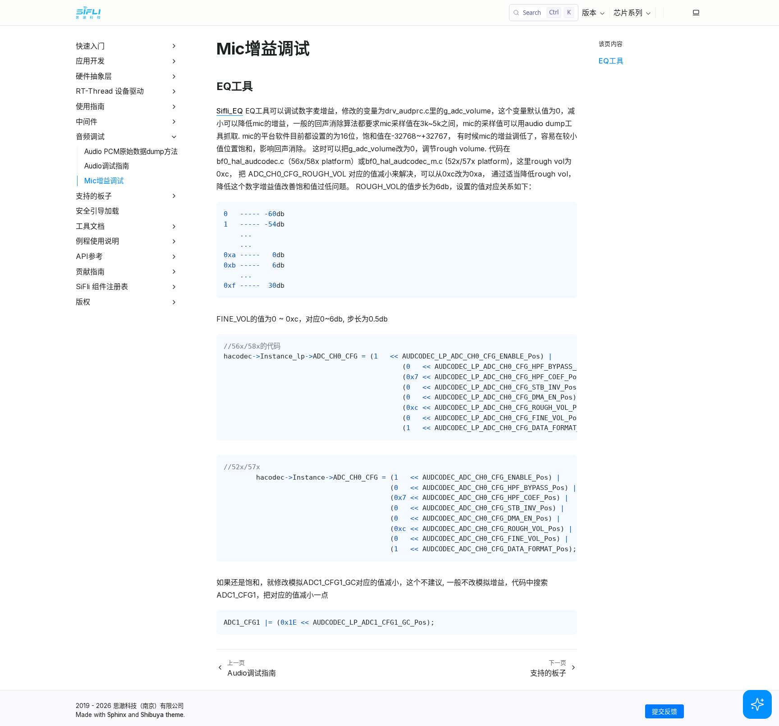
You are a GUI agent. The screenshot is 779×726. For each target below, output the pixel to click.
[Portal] (678, 12)
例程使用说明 (97, 240)
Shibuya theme (162, 714)
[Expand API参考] (174, 256)
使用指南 (90, 106)
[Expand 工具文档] (174, 226)
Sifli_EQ (229, 110)
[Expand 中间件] (174, 122)
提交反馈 (664, 711)
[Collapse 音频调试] (174, 136)
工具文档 (90, 226)
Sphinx (116, 714)
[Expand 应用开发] (174, 61)
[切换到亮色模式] (696, 12)
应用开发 (90, 60)
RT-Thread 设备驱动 (110, 90)
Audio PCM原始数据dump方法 (131, 151)
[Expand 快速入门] (174, 46)
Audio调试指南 (106, 166)
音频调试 (90, 136)
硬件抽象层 (94, 76)
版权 (83, 301)
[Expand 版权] (174, 302)
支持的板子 (94, 195)
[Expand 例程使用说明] (174, 241)
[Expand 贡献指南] (174, 272)
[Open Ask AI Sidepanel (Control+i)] (757, 704)
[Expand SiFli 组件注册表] (174, 286)
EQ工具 (611, 60)
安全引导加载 (97, 210)
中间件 (86, 121)
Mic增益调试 (104, 181)
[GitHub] (670, 12)
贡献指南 (90, 271)
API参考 (89, 256)
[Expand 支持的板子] (174, 196)
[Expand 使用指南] (174, 106)
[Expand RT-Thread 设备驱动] (174, 91)
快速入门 (90, 45)
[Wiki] (685, 12)
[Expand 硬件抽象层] (174, 76)
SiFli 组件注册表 (102, 286)
